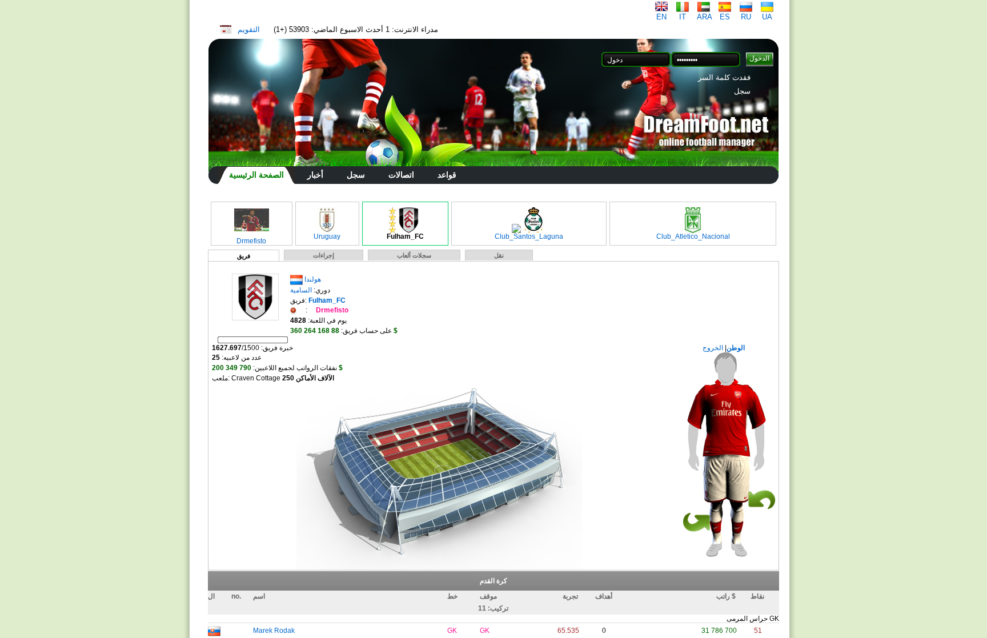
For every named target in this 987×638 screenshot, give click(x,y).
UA (767, 17)
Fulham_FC (405, 236)
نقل (499, 255)
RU (746, 17)
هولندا (312, 279)
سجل (742, 91)
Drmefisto (251, 241)
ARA (704, 17)
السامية (301, 290)
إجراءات (323, 255)
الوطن (736, 347)
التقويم (249, 29)
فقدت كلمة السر (724, 77)
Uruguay (327, 236)
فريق (243, 255)
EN (661, 17)
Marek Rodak (274, 631)
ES (725, 17)
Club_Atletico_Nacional (693, 236)
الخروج (714, 347)
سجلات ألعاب (414, 255)
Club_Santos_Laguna (529, 236)
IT (682, 17)
